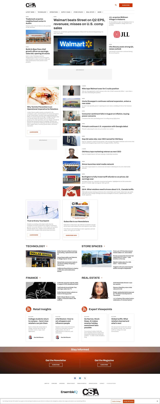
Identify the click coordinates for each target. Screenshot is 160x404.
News (83, 98)
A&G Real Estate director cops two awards (122, 283)
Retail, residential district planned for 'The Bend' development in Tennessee (123, 293)
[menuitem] (32, 12)
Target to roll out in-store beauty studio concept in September (123, 267)
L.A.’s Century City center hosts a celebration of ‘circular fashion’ (123, 299)
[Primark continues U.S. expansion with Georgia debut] (71, 128)
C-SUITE (84, 85)
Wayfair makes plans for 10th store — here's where (122, 262)
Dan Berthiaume (39, 337)
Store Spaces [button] (78, 12)
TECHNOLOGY (35, 246)
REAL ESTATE (91, 277)
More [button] (99, 12)
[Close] (157, 401)
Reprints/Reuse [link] (93, 383)
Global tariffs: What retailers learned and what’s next (120, 321)
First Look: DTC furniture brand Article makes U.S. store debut (123, 251)
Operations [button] (54, 12)
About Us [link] (46, 383)
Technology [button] (42, 12)
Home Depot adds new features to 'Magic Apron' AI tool (67, 258)
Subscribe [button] (56, 364)
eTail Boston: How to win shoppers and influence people (64, 321)
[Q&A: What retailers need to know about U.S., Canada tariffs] (71, 191)
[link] (75, 378)
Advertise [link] (62, 383)
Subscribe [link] (54, 383)
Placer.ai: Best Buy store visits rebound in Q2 (122, 288)
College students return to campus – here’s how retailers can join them (38, 321)
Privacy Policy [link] (71, 383)
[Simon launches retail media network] (71, 166)
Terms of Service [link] (81, 383)
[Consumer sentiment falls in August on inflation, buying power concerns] (71, 116)
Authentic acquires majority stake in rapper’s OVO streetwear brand (67, 283)
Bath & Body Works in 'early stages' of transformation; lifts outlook (66, 298)
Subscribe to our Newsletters (76, 222)
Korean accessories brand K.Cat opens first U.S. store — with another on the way (123, 257)
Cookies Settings (111, 383)
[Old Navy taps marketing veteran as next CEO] (71, 153)
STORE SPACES (92, 246)
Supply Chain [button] (65, 12)
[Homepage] (31, 5)
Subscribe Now (71, 235)
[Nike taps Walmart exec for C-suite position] (71, 90)
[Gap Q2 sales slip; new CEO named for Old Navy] (71, 141)
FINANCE (32, 277)
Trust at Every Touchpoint (38, 221)
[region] (80, 401)
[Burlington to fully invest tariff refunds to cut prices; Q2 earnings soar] (71, 179)
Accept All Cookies (128, 401)
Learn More (34, 132)
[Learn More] (43, 96)
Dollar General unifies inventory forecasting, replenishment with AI (67, 252)
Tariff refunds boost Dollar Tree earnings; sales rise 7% (67, 288)
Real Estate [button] (90, 12)
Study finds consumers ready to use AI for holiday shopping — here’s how (67, 263)
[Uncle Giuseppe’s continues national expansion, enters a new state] (71, 103)
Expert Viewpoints (100, 309)
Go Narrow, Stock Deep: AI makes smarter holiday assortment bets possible (91, 323)
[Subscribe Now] (80, 210)
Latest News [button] (30, 12)
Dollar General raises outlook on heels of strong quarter (67, 292)
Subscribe (126, 5)
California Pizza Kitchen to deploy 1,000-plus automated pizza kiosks (67, 270)
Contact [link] (102, 383)
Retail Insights (42, 309)
